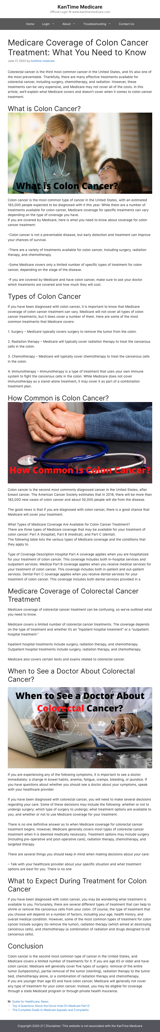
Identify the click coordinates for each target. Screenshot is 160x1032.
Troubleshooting (94, 24)
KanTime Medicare (80, 7)
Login (46, 24)
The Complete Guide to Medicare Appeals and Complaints (50, 1010)
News (45, 1001)
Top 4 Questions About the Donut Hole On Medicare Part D (50, 1005)
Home (30, 24)
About (66, 24)
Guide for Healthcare (25, 1001)
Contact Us (126, 24)
